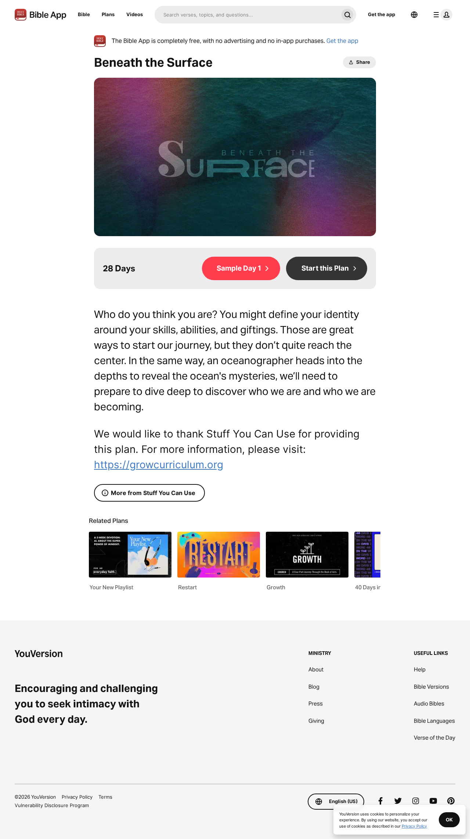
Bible (84, 14)
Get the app (381, 14)
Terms (105, 797)
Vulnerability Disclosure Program (52, 805)
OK (449, 819)
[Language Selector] (414, 14)
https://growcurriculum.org (158, 464)
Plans (108, 14)
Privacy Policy (77, 797)
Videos (134, 14)
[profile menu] (441, 14)
